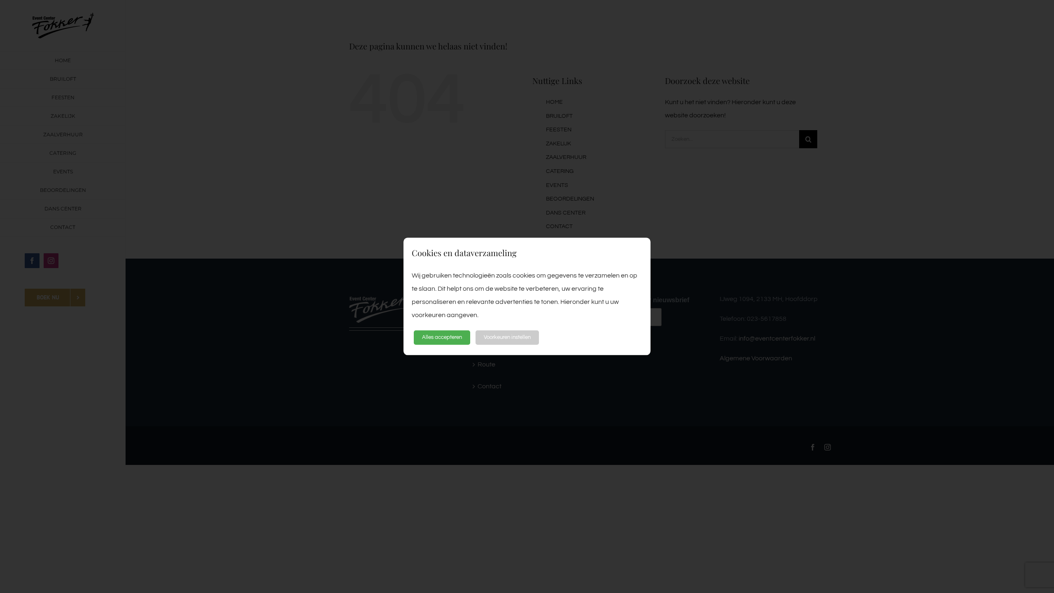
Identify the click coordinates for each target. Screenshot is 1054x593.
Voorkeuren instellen (507, 337)
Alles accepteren (442, 337)
